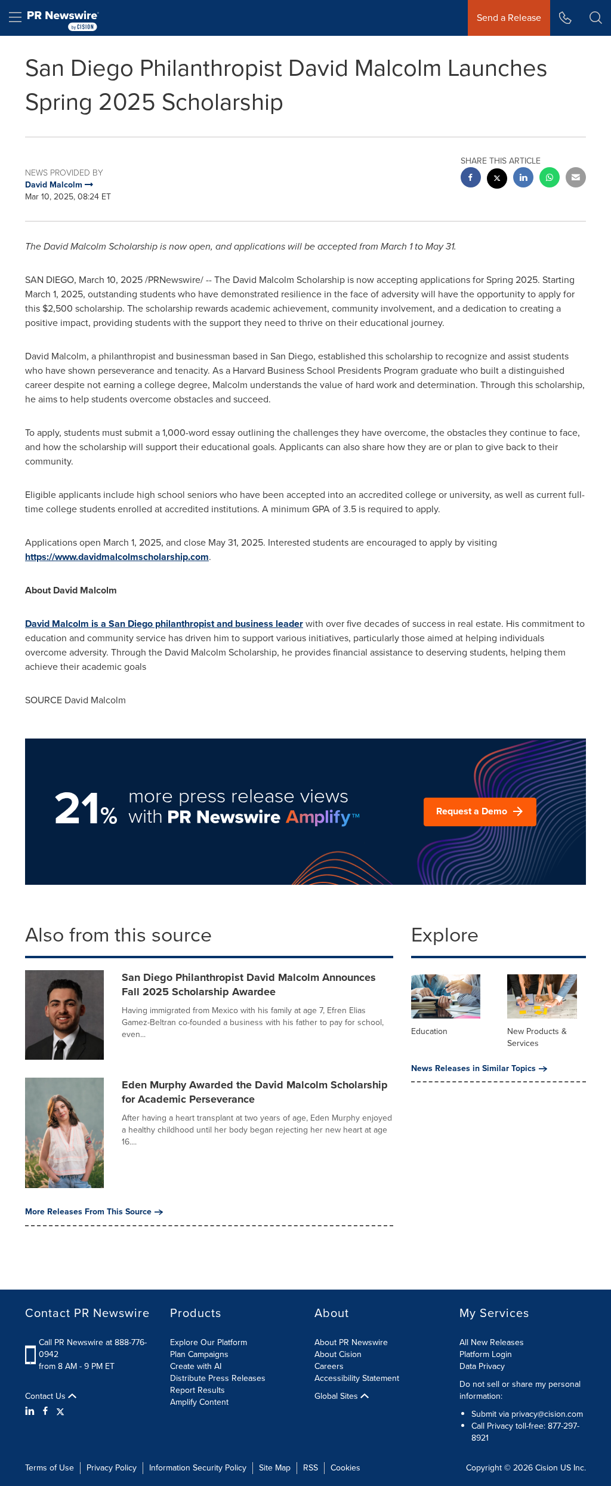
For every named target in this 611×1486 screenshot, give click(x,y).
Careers (329, 1366)
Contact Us (46, 1396)
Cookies (345, 1468)
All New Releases (491, 1342)
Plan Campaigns (199, 1354)
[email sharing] (576, 178)
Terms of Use (49, 1468)
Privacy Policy (112, 1468)
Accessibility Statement (356, 1378)
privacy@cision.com (547, 1414)
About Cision (338, 1354)
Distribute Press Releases (218, 1378)
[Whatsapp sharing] (549, 178)
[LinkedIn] (31, 1411)
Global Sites (337, 1396)
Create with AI (195, 1366)
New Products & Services (537, 1037)
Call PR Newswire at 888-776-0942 (93, 1348)
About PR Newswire (351, 1342)
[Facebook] (45, 1411)
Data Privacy (482, 1366)
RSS (310, 1468)
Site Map (275, 1468)
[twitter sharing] (497, 180)
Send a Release (509, 17)
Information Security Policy (197, 1468)
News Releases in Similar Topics (473, 1069)
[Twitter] (60, 1411)
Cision (546, 1468)
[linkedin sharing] (523, 178)
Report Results (197, 1390)
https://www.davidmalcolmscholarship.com (117, 557)
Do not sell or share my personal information (520, 1390)
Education (429, 1031)
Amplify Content (199, 1402)
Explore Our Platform (208, 1342)
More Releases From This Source (88, 1212)
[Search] (596, 18)
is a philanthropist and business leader (164, 623)
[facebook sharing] (471, 178)
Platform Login (485, 1354)
